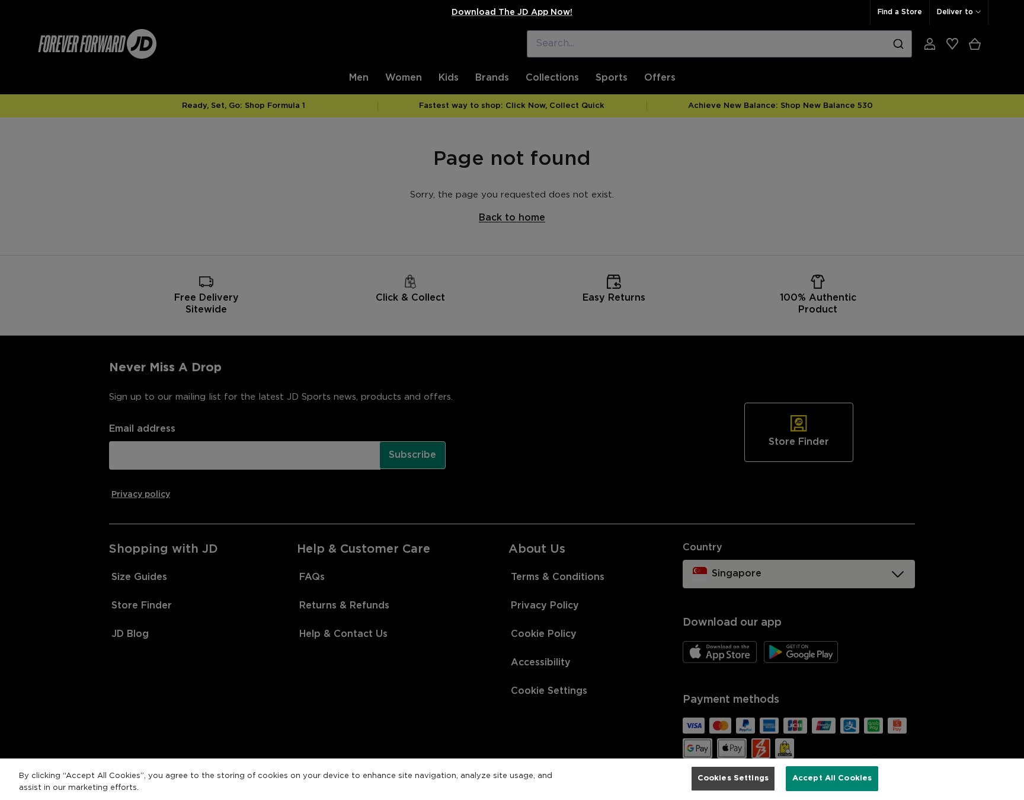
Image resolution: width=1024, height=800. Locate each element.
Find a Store (900, 12)
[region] (512, 779)
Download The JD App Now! (512, 12)
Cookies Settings (733, 778)
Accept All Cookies (832, 778)
